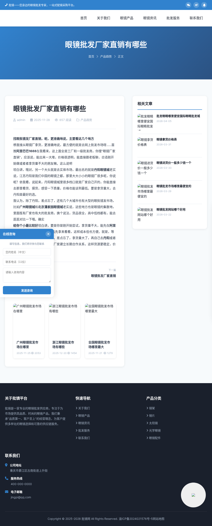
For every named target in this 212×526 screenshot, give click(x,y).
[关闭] (48, 234)
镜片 (151, 415)
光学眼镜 (154, 430)
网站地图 (158, 518)
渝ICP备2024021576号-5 (136, 518)
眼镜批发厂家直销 (103, 276)
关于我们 (103, 18)
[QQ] (204, 5)
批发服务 (173, 18)
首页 (83, 18)
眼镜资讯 (150, 18)
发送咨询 (27, 290)
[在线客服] (193, 495)
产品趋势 (106, 56)
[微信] (188, 5)
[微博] (196, 5)
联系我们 (196, 18)
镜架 (151, 408)
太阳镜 (153, 423)
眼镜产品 (126, 18)
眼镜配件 (154, 438)
